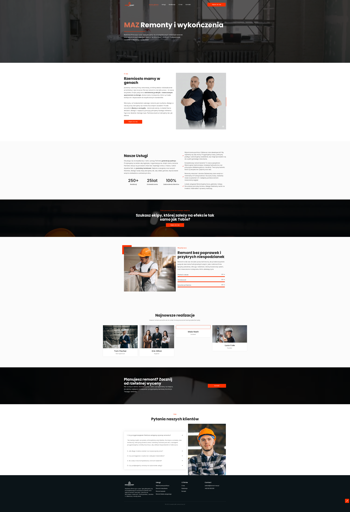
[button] (155, 435)
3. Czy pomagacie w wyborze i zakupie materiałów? (146, 456)
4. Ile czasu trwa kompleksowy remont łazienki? (144, 461)
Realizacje (172, 4)
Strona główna (153, 4)
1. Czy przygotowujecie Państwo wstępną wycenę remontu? (149, 435)
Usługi (164, 4)
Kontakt (188, 4)
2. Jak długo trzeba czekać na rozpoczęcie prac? (145, 451)
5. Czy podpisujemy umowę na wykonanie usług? (144, 466)
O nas (180, 4)
